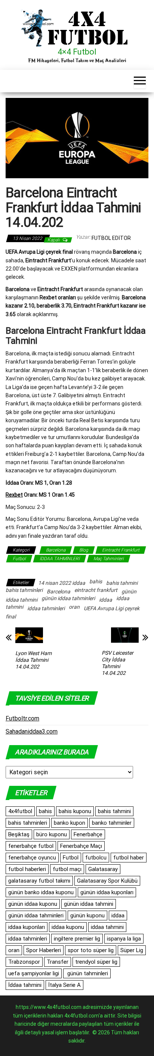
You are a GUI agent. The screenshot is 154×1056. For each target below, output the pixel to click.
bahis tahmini (122, 583)
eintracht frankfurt (95, 590)
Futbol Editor (111, 238)
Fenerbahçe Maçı (81, 846)
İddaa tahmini (24, 985)
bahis (95, 581)
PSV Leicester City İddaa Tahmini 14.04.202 (117, 663)
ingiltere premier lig (77, 938)
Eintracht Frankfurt (120, 550)
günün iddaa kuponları (106, 892)
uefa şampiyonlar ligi (33, 973)
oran (74, 607)
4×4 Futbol (77, 51)
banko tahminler (112, 822)
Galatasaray (103, 869)
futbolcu (96, 857)
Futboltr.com (22, 718)
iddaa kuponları (26, 927)
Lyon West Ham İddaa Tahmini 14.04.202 (33, 660)
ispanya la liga (124, 938)
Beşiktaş (19, 834)
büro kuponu (51, 834)
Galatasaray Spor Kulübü (107, 880)
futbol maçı (67, 869)
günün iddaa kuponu (32, 904)
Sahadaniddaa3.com (32, 731)
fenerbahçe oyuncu (32, 857)
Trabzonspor (24, 961)
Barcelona (55, 550)
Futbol (19, 558)
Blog (83, 550)
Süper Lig (131, 950)
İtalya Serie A (64, 985)
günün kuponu (87, 915)
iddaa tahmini (107, 927)
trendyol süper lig (96, 961)
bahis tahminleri (24, 590)
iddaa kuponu (68, 927)
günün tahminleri (87, 973)
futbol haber (128, 857)
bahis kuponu (75, 811)
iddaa (105, 600)
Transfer (57, 961)
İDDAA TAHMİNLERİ (60, 558)
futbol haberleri (27, 869)
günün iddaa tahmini (88, 904)
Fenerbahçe (88, 834)
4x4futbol (20, 811)
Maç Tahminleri (108, 558)
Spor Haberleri (43, 950)
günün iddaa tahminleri (68, 598)
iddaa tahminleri (46, 608)
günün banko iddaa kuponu (41, 892)
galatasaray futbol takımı (39, 880)
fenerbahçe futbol (30, 846)
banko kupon (69, 822)
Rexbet (14, 495)
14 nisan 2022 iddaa (61, 583)
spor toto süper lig (91, 950)
